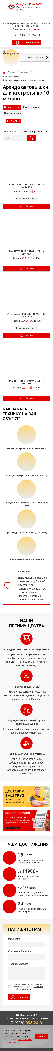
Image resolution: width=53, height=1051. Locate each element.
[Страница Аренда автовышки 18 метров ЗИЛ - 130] (26, 292)
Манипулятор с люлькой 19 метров (26, 252)
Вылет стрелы (11, 107)
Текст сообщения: (18, 963)
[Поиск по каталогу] (31, 138)
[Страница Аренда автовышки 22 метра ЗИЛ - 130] (26, 163)
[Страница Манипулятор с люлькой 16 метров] (26, 359)
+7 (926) (26, 35)
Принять (41, 1036)
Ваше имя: (14, 938)
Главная (11, 72)
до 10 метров (13, 121)
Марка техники (31, 107)
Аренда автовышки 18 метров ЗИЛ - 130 (26, 315)
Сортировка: (9, 131)
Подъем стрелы (12, 113)
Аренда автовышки (11, 76)
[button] (47, 57)
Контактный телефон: (20, 951)
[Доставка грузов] (26, 796)
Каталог (24, 72)
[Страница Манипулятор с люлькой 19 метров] (26, 229)
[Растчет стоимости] (26, 820)
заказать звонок (30, 42)
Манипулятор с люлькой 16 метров (26, 382)
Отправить (23, 997)
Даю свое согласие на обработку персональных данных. (28, 986)
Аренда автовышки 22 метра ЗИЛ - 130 (26, 186)
